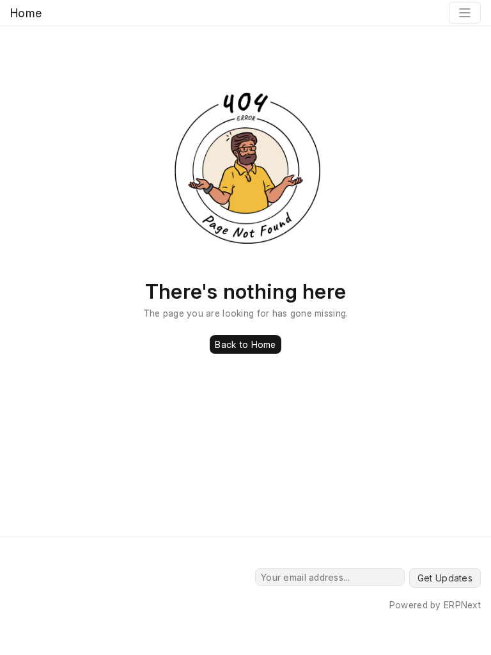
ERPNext (462, 604)
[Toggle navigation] (465, 13)
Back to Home (245, 344)
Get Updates (444, 577)
